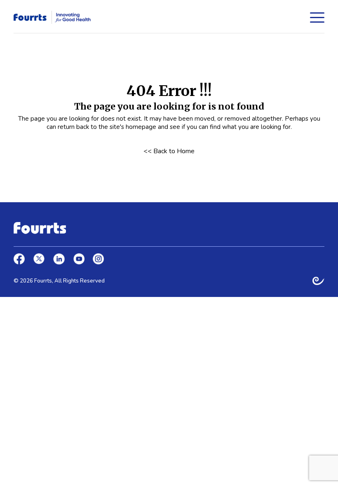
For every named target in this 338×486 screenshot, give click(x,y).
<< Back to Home (169, 151)
